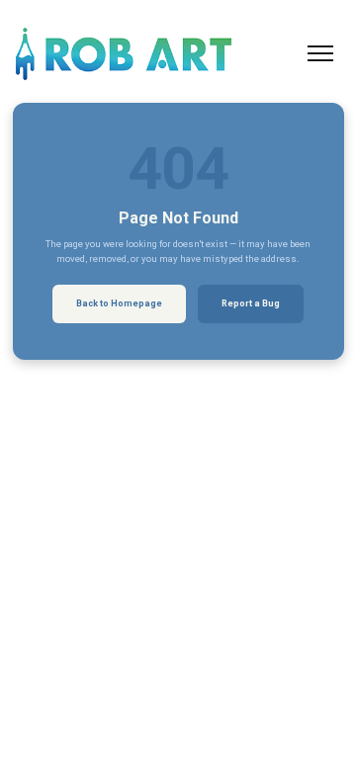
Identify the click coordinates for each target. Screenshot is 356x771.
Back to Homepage (119, 303)
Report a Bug (251, 303)
